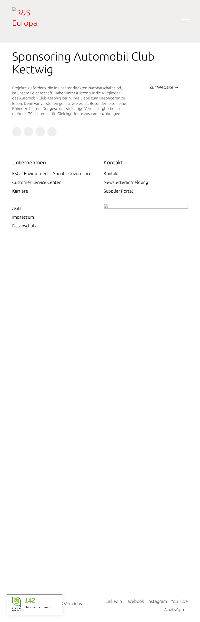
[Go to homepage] (33, 21)
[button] (185, 21)
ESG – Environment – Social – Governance (51, 173)
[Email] (52, 131)
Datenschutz (24, 225)
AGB (16, 208)
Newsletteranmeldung (126, 182)
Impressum (23, 216)
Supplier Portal (118, 190)
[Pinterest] (40, 131)
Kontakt (111, 173)
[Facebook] (16, 131)
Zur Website (161, 87)
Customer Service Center (36, 182)
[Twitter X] (28, 131)
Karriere (20, 190)
